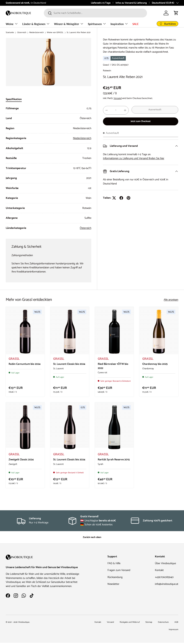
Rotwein (107, 71)
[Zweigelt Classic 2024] (25, 427)
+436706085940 (164, 577)
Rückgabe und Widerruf (130, 622)
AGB (176, 622)
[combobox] (95, 13)
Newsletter (113, 584)
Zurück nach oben (92, 537)
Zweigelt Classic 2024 (21, 459)
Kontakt (159, 570)
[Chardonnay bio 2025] (158, 332)
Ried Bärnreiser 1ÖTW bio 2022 (113, 366)
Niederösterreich (36, 33)
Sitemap (148, 622)
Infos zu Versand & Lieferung (131, 3)
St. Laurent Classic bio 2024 (69, 364)
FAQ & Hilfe (113, 563)
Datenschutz (163, 622)
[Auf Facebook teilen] (121, 198)
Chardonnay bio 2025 (155, 364)
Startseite (10, 33)
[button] (176, 13)
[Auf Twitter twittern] (114, 198)
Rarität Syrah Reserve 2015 (114, 459)
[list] (48, 62)
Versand (118, 98)
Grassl (106, 65)
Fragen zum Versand (118, 570)
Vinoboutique (23, 622)
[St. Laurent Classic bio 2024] (69, 332)
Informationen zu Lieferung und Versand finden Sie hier (133, 158)
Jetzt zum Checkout (141, 121)
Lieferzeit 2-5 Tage (101, 3)
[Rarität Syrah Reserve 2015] (114, 427)
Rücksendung (115, 577)
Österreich (21, 33)
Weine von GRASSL (55, 33)
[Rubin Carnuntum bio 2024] (25, 332)
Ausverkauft (154, 110)
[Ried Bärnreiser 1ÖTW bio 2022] (114, 332)
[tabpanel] (48, 168)
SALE (135, 24)
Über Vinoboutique (165, 563)
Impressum (173, 629)
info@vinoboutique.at (89, 3)
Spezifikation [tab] (14, 99)
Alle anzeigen (171, 300)
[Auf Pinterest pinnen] (128, 198)
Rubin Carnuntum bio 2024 (24, 364)
